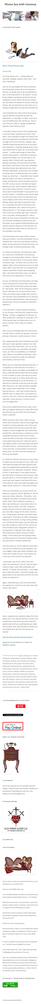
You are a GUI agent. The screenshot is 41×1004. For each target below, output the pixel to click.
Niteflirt (22, 671)
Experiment (6, 666)
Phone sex (31, 674)
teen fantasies (32, 684)
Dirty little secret (8, 663)
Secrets (18, 679)
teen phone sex (8, 687)
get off (35, 669)
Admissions (6, 658)
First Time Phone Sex (13, 65)
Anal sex (23, 658)
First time (15, 669)
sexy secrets (30, 682)
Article (21, 655)
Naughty (16, 671)
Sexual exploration (9, 682)
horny (5, 671)
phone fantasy (7, 674)
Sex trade (33, 679)
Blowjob (29, 658)
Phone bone (30, 671)
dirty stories (18, 663)
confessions (6, 661)
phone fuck (24, 674)
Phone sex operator (9, 676)
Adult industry (15, 658)
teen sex (16, 687)
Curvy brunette (22, 661)
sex (22, 679)
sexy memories (20, 682)
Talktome (21, 684)
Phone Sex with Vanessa (20, 4)
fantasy (9, 669)
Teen (26, 684)
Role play (12, 679)
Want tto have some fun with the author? (18, 637)
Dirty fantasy (31, 661)
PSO (7, 679)
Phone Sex (26, 655)
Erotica (31, 663)
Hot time (10, 671)
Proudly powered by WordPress (12, 1000)
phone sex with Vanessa (24, 676)
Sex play (26, 679)
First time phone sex (25, 669)
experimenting (27, 666)
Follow (5, 642)
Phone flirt (16, 674)
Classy (35, 658)
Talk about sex (12, 684)
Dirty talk (25, 663)
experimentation (16, 666)
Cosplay (13, 661)
